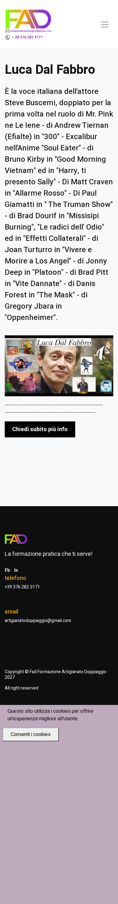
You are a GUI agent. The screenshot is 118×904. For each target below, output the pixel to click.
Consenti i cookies (31, 734)
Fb (7, 570)
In (16, 570)
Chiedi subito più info (40, 429)
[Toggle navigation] (104, 24)
